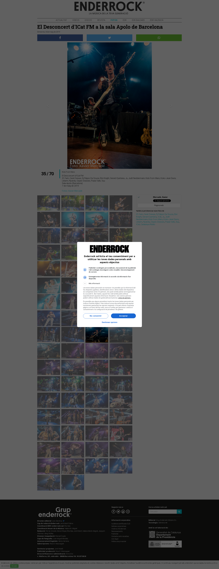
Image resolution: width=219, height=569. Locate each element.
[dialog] (109, 284)
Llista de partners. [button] (124, 298)
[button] (109, 283)
